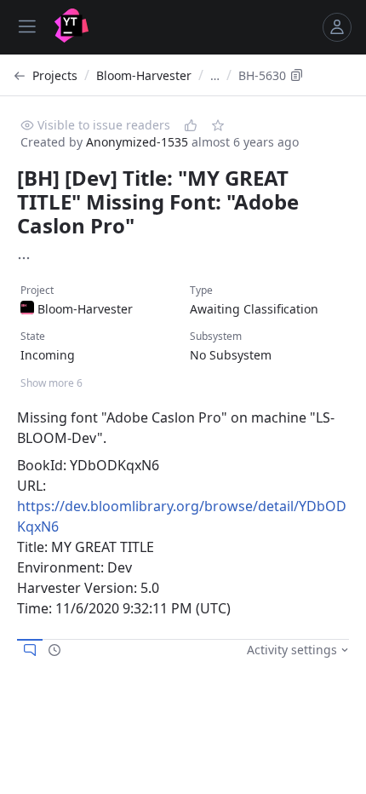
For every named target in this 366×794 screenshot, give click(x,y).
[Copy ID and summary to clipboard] (297, 75)
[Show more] (24, 258)
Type (201, 290)
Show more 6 (51, 383)
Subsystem (216, 336)
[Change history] (54, 650)
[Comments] (30, 650)
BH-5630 (262, 75)
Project (37, 290)
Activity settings (292, 650)
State (32, 336)
